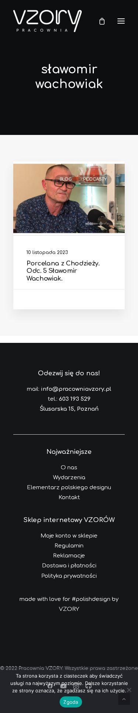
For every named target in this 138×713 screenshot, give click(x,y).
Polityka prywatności (69, 576)
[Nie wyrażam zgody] (128, 689)
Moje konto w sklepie (69, 536)
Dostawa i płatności (69, 566)
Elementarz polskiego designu (69, 487)
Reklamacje (69, 556)
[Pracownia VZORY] (47, 21)
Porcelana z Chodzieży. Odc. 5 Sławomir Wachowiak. (63, 271)
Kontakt (69, 497)
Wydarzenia (69, 477)
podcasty (95, 179)
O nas (69, 468)
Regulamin (69, 546)
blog (66, 179)
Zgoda (70, 702)
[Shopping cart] (98, 21)
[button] (121, 21)
